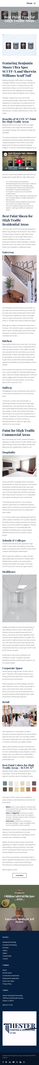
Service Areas (7, 973)
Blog (6, 12)
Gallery (5, 950)
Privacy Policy (7, 984)
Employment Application (11, 978)
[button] (31, 3)
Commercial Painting (10, 945)
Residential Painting (9, 942)
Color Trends (30, 12)
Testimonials (7, 956)
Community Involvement (11, 976)
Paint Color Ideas (8, 981)
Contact (5, 959)
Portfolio (6, 948)
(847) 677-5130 (8, 1005)
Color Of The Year (16, 12)
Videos (5, 953)
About (5, 970)
